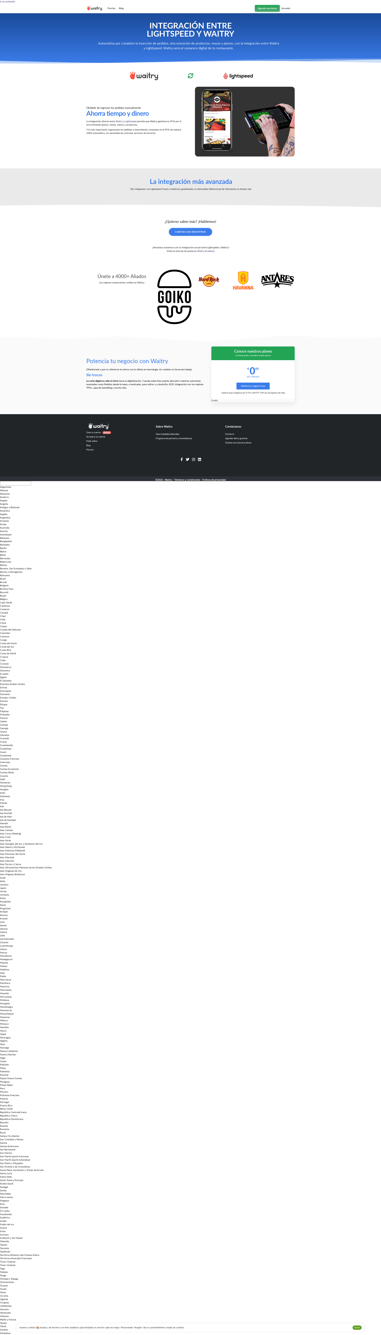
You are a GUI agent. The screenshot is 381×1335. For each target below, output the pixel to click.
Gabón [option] (3, 721)
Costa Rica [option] (5, 650)
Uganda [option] (4, 1299)
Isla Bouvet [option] (5, 810)
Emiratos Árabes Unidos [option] (12, 684)
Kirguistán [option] (5, 908)
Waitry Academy (205, 251)
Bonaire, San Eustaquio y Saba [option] (16, 568)
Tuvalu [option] (3, 1289)
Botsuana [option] (5, 575)
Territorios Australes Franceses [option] (16, 1258)
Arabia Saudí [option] (6, 1184)
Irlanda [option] (3, 803)
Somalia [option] (4, 1207)
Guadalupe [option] (5, 749)
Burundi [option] (4, 592)
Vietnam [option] (4, 1316)
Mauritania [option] (5, 990)
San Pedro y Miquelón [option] (11, 1163)
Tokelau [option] (4, 1272)
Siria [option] (2, 1204)
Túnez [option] (3, 1292)
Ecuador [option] (4, 674)
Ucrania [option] (4, 1296)
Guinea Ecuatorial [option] (9, 769)
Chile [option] (2, 619)
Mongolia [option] (5, 1003)
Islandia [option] (4, 823)
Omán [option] (3, 1061)
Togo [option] (2, 1268)
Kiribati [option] (4, 912)
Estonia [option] (4, 701)
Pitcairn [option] (4, 1092)
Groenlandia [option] (6, 745)
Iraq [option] (2, 800)
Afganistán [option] (5, 487)
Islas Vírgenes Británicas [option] (12, 874)
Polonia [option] (4, 1099)
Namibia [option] (4, 1027)
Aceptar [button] (357, 1327)
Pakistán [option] (4, 1065)
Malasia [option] (4, 963)
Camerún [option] (5, 609)
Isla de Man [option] (6, 817)
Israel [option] (3, 878)
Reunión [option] (4, 1122)
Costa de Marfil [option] (8, 653)
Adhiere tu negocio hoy (253, 386)
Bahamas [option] (4, 538)
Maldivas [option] (4, 969)
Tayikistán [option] (5, 1252)
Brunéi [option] (3, 582)
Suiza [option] (3, 1231)
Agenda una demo (267, 8)
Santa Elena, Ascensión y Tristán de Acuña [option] (22, 1170)
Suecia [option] (3, 1228)
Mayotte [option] (4, 993)
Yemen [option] (3, 1323)
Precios (111, 8)
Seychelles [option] (5, 1194)
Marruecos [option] (5, 980)
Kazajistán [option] (5, 901)
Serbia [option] (3, 1190)
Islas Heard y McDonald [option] (12, 847)
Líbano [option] (3, 949)
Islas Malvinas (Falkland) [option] (12, 850)
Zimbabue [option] (5, 1333)
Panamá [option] (4, 1075)
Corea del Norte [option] (8, 643)
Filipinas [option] (4, 711)
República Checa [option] (8, 1116)
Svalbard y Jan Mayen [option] (11, 1238)
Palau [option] (3, 1068)
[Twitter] (187, 459)
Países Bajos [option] (6, 1085)
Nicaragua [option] (5, 1037)
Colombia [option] (5, 633)
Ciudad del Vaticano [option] (10, 630)
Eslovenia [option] (5, 694)
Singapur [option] (4, 1200)
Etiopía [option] (3, 704)
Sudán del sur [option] (7, 1224)
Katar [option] (3, 898)
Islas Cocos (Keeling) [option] (10, 833)
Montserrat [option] (6, 1010)
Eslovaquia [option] (5, 691)
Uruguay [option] (4, 1302)
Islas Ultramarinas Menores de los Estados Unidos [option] (26, 867)
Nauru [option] (3, 1031)
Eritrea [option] (3, 687)
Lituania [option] (4, 942)
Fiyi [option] (2, 708)
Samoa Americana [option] (9, 1146)
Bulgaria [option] (4, 585)
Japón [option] (3, 888)
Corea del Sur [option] (7, 647)
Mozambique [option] (7, 1014)
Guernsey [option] (5, 762)
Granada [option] (4, 738)
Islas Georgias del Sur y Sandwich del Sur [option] (21, 844)
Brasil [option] (3, 579)
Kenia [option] (3, 905)
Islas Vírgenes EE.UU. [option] (11, 871)
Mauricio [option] (4, 986)
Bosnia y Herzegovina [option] (11, 572)
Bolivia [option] (3, 565)
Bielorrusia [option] (5, 562)
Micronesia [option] (6, 997)
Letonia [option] (4, 929)
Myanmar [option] (5, 1017)
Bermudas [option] (5, 558)
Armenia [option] (4, 521)
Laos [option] (2, 922)
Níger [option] (3, 1058)
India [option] (2, 793)
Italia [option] (2, 881)
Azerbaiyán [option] (6, 534)
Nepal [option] (3, 1034)
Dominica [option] (5, 670)
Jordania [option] (4, 895)
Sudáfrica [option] (5, 1217)
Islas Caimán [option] (6, 830)
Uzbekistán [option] (6, 1306)
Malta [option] (3, 976)
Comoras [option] (4, 636)
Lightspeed (130, 121)
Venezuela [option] (5, 1313)
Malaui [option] (3, 966)
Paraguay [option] (5, 1082)
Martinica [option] (5, 983)
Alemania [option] (5, 494)
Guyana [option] (4, 776)
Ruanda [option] (4, 1126)
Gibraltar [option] (4, 735)
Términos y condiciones (187, 479)
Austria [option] (4, 531)
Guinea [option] (3, 765)
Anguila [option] (4, 504)
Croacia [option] (4, 657)
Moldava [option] (4, 1000)
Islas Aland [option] (5, 827)
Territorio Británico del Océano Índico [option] (19, 1255)
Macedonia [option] (6, 956)
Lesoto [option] (3, 925)
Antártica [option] (5, 511)
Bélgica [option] (3, 599)
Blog (121, 8)
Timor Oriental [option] (7, 1262)
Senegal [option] (4, 1187)
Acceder (286, 8)
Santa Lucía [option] (6, 1173)
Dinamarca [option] (5, 667)
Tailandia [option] (4, 1241)
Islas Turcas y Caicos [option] (10, 864)
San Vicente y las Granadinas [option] (15, 1167)
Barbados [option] (5, 545)
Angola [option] (3, 500)
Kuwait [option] (4, 918)
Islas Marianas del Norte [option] (12, 854)
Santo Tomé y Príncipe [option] (11, 1180)
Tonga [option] (3, 1275)
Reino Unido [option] (6, 1109)
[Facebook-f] (181, 459)
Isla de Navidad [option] (8, 820)
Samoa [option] (3, 1143)
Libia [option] (2, 935)
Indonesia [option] (5, 796)
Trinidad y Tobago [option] (9, 1279)
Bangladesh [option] (6, 541)
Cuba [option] (3, 660)
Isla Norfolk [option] (6, 813)
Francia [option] (4, 718)
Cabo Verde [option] (6, 602)
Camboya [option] (5, 606)
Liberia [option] (3, 932)
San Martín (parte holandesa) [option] (15, 1160)
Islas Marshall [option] (7, 857)
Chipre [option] (3, 626)
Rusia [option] (3, 1132)
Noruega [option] (4, 1048)
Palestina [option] (5, 1071)
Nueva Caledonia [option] (9, 1051)
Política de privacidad (214, 479)
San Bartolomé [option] (7, 1149)
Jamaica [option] (4, 885)
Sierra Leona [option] (6, 1197)
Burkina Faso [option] (6, 589)
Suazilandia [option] (6, 1214)
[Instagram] (193, 459)
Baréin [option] (3, 548)
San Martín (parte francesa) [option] (14, 1156)
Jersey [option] (3, 891)
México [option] (4, 1020)
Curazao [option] (4, 664)
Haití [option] (2, 779)
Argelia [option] (3, 514)
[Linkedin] (199, 459)
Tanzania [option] (4, 1248)
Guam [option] (3, 752)
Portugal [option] (4, 1102)
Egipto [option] (3, 677)
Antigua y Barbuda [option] (9, 507)
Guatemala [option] (5, 755)
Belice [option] (3, 551)
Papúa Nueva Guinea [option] (11, 1078)
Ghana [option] (3, 732)
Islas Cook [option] (5, 837)
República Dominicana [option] (11, 1119)
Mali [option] (2, 973)
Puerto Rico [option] (6, 1105)
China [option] (3, 623)
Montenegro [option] (6, 1007)
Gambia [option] (4, 725)
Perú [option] (2, 1088)
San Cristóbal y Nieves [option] (11, 1139)
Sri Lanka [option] (5, 1211)
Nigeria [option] (3, 1041)
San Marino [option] (6, 1153)
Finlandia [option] (5, 714)
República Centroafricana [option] (13, 1112)
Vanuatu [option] (4, 1309)
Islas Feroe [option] (5, 840)
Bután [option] (3, 596)
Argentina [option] (5, 518)
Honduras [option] (5, 782)
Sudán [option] (3, 1221)
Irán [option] (2, 806)
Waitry (119, 121)
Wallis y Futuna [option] (8, 1319)
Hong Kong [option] (6, 786)
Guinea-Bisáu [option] (7, 772)
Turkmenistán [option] (7, 1282)
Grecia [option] (3, 742)
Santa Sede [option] (6, 1177)
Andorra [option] (4, 497)
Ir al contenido (7, 1)
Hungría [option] (4, 789)
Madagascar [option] (6, 959)
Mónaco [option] (4, 1024)
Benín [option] (3, 555)
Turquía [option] (4, 1285)
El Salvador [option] (6, 681)
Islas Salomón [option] (7, 861)
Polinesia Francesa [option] (9, 1095)
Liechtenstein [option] (7, 939)
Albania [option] (4, 490)
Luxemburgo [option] (6, 946)
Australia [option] (4, 528)
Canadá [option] (4, 613)
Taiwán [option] (3, 1245)
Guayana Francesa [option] (9, 759)
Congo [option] (3, 640)
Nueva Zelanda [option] (8, 1054)
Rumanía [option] (4, 1129)
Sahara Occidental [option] (9, 1136)
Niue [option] (2, 1044)
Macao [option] (3, 952)
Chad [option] (3, 616)
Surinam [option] (4, 1235)
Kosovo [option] (4, 915)
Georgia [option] (4, 728)
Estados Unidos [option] (8, 698)
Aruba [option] (3, 524)
